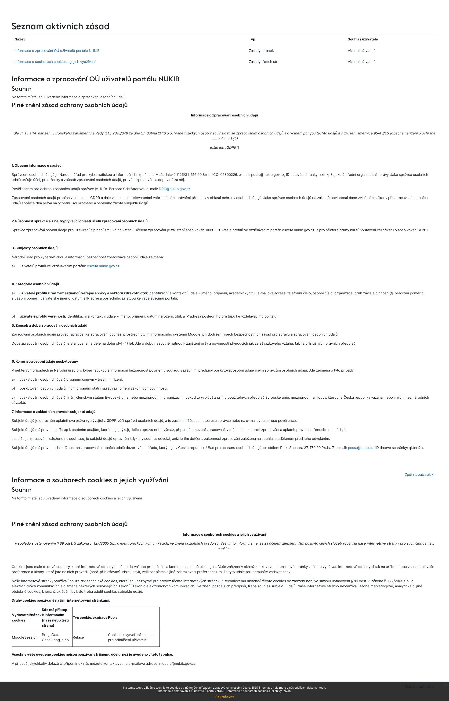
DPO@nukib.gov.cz (174, 189)
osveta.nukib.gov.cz (103, 266)
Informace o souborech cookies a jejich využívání (55, 61)
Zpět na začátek (418, 474)
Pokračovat (224, 697)
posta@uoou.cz (360, 447)
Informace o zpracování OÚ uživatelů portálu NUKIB (57, 50)
